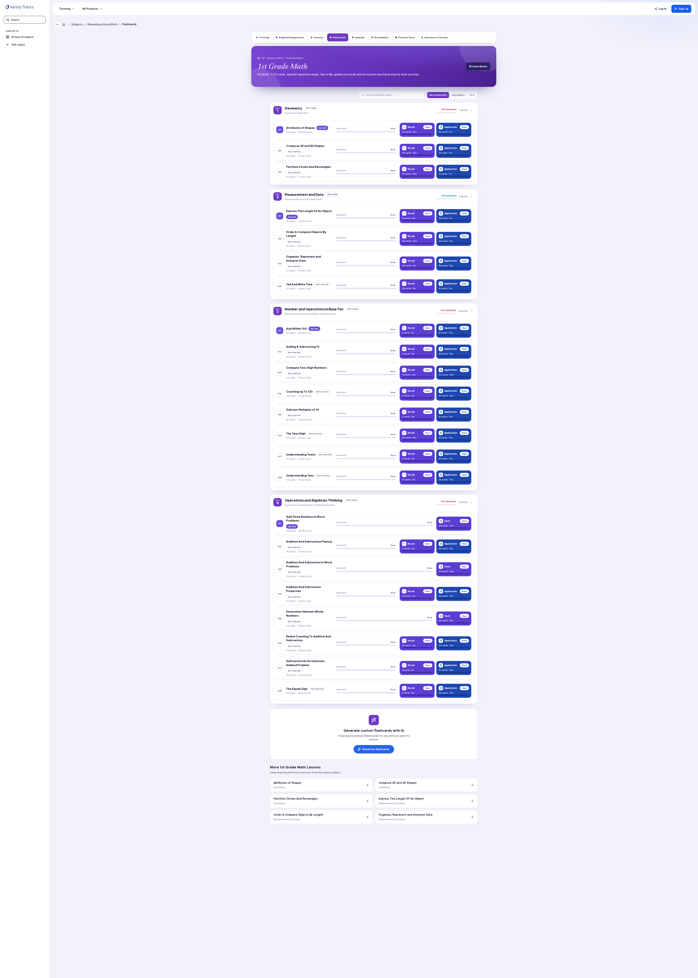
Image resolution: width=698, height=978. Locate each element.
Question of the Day (436, 37)
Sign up (684, 8)
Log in (662, 8)
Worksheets (381, 37)
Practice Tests (406, 37)
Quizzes (360, 37)
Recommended (438, 95)
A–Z (472, 95)
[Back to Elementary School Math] (58, 24)
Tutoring (64, 8)
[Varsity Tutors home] (19, 7)
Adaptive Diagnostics (291, 37)
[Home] (64, 24)
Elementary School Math (102, 24)
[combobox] (27, 20)
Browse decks (478, 66)
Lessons (318, 37)
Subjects (77, 24)
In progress (458, 95)
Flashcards (339, 37)
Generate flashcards (375, 749)
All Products (90, 8)
